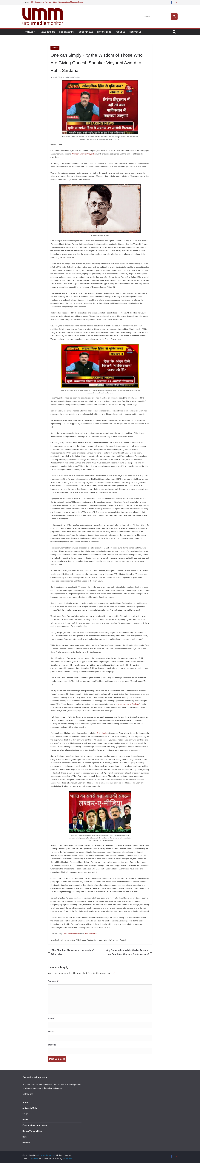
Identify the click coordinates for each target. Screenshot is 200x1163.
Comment (53, 981)
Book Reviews (86, 32)
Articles (29, 32)
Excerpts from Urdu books (34, 1125)
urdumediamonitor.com (52, 1088)
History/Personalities (32, 1131)
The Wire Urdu (91, 934)
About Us (120, 32)
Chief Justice (102, 733)
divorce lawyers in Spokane (127, 704)
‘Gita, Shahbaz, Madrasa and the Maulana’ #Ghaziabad (72, 952)
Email (51, 1031)
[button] (34, 32)
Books (25, 1119)
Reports (26, 1142)
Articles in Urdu (29, 1108)
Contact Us (135, 32)
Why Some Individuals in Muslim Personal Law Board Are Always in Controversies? (127, 952)
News (24, 1137)
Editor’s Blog (104, 32)
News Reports (48, 32)
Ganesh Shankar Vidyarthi (83, 154)
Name (51, 1018)
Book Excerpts (67, 32)
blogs (25, 1114)
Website (52, 1045)
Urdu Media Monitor (72, 77)
